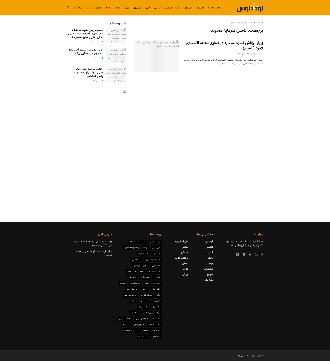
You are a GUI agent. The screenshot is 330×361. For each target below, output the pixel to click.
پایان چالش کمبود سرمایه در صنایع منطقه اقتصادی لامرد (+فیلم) (224, 45)
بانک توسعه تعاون (132, 247)
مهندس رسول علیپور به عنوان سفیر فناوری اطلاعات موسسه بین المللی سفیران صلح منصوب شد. (85, 33)
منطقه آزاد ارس (142, 318)
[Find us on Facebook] (262, 255)
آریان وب (241, 355)
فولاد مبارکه (142, 306)
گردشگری (141, 336)
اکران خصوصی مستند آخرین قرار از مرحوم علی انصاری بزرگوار (85, 51)
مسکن (89, 8)
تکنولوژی (137, 8)
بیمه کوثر (132, 277)
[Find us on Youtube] (237, 255)
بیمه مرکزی (145, 277)
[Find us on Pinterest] (244, 255)
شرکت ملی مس (130, 295)
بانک (177, 8)
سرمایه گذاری (146, 295)
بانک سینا (156, 253)
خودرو (99, 8)
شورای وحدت (155, 301)
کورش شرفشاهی (130, 330)
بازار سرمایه (155, 247)
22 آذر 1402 (96, 80)
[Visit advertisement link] (96, 149)
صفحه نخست (214, 8)
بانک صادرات (143, 253)
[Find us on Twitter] (256, 254)
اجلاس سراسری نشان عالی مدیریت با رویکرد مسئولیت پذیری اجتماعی (88, 72)
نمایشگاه (126, 324)
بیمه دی (157, 277)
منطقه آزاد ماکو (154, 324)
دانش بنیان (156, 289)
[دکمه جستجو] (68, 7)
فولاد (132, 301)
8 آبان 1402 (242, 53)
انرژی (116, 8)
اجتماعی (200, 8)
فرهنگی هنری (181, 258)
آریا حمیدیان (155, 241)
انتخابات (133, 241)
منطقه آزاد (156, 318)
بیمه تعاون (132, 271)
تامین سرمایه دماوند (238, 22)
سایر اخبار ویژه (181, 241)
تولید (147, 283)
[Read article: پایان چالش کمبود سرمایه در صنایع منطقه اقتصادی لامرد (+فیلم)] (156, 56)
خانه (261, 22)
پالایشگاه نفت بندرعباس (151, 330)
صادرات (142, 301)
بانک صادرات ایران (153, 259)
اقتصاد (143, 241)
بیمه (108, 8)
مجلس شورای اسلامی (151, 312)
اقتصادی (188, 8)
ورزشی (126, 8)
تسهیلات (156, 283)
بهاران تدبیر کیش (140, 265)
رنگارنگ (78, 8)
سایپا (158, 295)
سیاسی (157, 8)
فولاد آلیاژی (156, 306)
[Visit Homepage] (250, 7)
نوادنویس (254, 53)
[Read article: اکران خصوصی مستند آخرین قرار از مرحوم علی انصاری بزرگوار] (116, 55)
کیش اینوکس (155, 336)
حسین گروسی (135, 283)
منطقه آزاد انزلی (125, 318)
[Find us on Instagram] (250, 255)
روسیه (145, 289)
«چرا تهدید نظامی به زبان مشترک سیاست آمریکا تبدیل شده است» (92, 243)
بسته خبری (156, 265)
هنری (147, 8)
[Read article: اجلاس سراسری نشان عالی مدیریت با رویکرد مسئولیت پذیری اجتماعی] (116, 74)
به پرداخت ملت (154, 271)
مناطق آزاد (135, 312)
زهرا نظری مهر (132, 289)
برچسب (253, 22)
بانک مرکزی (136, 259)
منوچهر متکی (139, 324)
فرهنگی (168, 8)
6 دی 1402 (97, 58)
